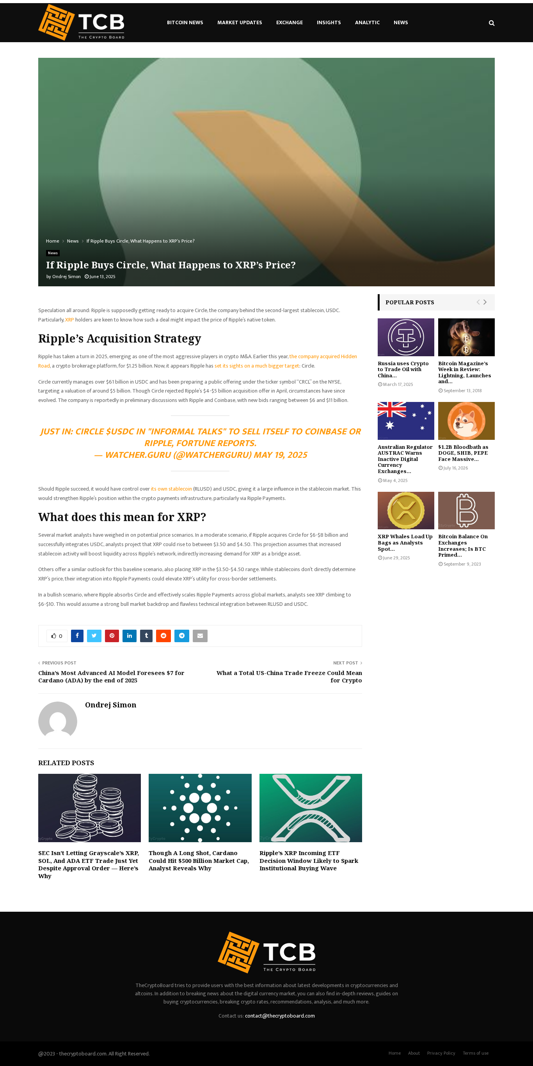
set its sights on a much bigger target (257, 365)
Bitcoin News (185, 22)
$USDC (119, 431)
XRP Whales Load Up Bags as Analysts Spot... (405, 542)
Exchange (289, 22)
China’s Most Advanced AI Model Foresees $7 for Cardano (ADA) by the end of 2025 (111, 676)
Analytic (367, 22)
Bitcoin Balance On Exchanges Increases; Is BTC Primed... (463, 545)
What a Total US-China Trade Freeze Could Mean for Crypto (289, 676)
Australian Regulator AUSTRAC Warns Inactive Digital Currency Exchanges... (405, 459)
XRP (69, 319)
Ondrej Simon (66, 276)
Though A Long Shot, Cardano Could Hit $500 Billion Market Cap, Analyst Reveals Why (199, 860)
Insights (329, 22)
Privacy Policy (441, 1053)
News (401, 22)
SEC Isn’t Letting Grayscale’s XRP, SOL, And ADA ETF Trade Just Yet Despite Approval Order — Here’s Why (88, 864)
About (414, 1053)
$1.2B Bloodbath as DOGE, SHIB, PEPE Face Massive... (463, 452)
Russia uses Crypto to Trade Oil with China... (403, 369)
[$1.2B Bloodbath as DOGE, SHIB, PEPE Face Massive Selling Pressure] (466, 421)
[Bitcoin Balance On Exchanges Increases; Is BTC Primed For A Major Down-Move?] (466, 511)
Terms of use (476, 1053)
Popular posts (410, 302)
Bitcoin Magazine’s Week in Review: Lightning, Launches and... (464, 372)
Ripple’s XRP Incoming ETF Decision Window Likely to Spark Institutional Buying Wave (308, 860)
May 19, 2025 (280, 455)
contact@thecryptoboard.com (280, 1015)
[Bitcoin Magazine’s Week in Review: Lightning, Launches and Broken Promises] (466, 337)
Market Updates (239, 22)
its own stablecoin (171, 488)
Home (395, 1053)
